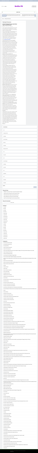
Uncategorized (5, 447)
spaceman (4, 173)
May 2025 (4, 227)
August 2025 (5, 222)
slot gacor (4, 136)
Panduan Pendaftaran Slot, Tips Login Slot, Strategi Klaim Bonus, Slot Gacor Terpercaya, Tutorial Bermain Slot (17, 356)
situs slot (4, 154)
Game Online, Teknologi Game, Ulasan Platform (9, 285)
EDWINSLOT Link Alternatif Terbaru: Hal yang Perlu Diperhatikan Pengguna (13, 191)
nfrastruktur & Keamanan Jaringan (7, 336)
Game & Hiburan (5, 277)
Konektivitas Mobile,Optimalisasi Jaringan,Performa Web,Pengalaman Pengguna (13, 327)
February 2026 (5, 213)
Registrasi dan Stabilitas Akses (7, 385)
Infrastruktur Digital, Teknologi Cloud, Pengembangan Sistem (10, 296)
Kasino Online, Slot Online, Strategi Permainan (9, 302)
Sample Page (18, 12)
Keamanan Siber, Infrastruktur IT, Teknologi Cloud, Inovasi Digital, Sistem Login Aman (13, 321)
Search (4, 185)
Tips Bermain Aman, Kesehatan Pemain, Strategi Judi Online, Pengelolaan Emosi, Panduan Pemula (15, 444)
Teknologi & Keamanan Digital (7, 419)
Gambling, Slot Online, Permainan (7, 274)
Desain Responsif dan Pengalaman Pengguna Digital (9, 255)
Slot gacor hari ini (5, 148)
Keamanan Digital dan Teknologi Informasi (8, 316)
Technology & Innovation (6, 410)
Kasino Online (5, 301)
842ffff (4, 26)
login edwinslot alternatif (6, 330)
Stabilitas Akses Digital (6, 408)
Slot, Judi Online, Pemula (6, 407)
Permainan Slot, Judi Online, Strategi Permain (9, 376)
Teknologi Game (5, 433)
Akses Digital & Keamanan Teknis (7, 244)
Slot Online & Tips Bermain (6, 396)
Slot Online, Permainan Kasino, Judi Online (8, 405)
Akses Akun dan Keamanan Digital (7, 242)
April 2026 (4, 210)
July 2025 (4, 224)
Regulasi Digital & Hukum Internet (7, 388)
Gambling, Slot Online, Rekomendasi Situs (8, 276)
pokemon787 (5, 378)
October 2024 (5, 238)
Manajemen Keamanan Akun (7, 332)
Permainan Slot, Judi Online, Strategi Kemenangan (9, 375)
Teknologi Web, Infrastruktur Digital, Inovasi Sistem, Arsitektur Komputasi (12, 441)
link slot (4, 142)
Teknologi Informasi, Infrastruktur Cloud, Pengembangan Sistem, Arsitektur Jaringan (13, 435)
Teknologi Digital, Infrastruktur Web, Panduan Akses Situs (10, 432)
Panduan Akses (5, 342)
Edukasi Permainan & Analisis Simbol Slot (8, 263)
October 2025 (5, 219)
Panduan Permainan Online (6, 361)
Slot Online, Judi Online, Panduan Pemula (8, 404)
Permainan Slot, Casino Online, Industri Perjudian (9, 373)
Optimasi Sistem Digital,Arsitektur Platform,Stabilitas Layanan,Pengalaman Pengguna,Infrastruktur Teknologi (16, 339)
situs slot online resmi (6, 393)
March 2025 (4, 230)
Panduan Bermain (5, 348)
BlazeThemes (12, 451)
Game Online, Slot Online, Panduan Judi (8, 282)
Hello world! (12, 202)
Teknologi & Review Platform (7, 424)
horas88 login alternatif (7, 39)
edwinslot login (5, 268)
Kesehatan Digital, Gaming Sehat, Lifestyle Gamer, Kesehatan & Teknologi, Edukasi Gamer (14, 324)
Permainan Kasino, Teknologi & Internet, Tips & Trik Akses (10, 370)
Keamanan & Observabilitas (6, 304)
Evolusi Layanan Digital (6, 271)
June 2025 (4, 225)
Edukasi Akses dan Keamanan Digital (8, 260)
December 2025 (5, 216)
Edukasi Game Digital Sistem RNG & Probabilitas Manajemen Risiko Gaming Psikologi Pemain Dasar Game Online (17, 262)
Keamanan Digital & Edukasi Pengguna (8, 310)
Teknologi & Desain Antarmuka (7, 413)
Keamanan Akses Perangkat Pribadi (7, 307)
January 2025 (5, 233)
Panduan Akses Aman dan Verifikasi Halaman (9, 345)
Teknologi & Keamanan (6, 418)
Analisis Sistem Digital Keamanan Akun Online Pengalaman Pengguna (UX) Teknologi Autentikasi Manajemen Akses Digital (18, 250)
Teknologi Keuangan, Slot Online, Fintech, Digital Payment (10, 438)
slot (3, 151)
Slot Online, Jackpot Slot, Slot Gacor (7, 402)
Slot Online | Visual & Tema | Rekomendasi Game (9, 399)
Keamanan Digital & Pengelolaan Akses (8, 313)
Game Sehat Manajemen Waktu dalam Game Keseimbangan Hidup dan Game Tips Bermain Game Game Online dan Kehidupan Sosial (19, 288)
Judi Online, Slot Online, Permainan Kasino (8, 299)
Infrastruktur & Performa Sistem (7, 293)
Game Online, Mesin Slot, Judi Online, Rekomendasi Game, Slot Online (12, 279)
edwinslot (4, 265)
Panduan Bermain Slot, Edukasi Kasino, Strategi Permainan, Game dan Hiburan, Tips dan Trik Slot (15, 350)
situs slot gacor (5, 139)
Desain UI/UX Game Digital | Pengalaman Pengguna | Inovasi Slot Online (12, 256)
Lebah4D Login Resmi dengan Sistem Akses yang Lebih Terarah (11, 193)
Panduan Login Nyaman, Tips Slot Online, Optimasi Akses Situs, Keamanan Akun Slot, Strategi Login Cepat (16, 353)
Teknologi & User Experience (7, 427)
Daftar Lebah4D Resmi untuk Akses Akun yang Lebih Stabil (11, 196)
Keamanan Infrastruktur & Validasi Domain (8, 318)
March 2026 (4, 211)
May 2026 (4, 208)
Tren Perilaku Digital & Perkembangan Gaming (9, 446)
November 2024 (5, 236)
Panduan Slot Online (5, 362)
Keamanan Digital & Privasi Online (7, 315)
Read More (3, 123)
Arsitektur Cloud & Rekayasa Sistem (7, 253)
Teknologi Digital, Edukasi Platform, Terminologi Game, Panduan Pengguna (12, 430)
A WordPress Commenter (6, 202)
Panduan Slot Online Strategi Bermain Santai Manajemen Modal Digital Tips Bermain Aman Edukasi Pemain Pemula (17, 364)
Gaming (4, 290)
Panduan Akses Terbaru (6, 347)
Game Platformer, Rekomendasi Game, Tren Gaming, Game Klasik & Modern (12, 287)
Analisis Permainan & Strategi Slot (7, 247)
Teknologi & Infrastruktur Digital (7, 416)
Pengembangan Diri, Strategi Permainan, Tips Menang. (10, 367)
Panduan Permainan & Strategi (7, 359)
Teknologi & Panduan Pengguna (7, 421)
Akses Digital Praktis (6, 245)
